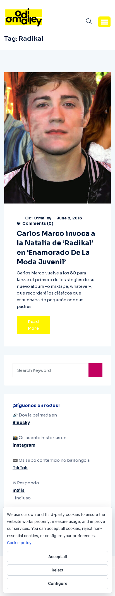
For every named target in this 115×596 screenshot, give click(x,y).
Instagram (24, 445)
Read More (33, 325)
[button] (104, 21)
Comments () (37, 223)
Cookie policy (19, 542)
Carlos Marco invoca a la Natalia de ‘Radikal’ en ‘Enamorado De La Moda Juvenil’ (56, 247)
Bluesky (21, 422)
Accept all (57, 556)
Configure (57, 583)
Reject (57, 570)
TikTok (20, 467)
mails (19, 490)
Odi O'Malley (38, 218)
